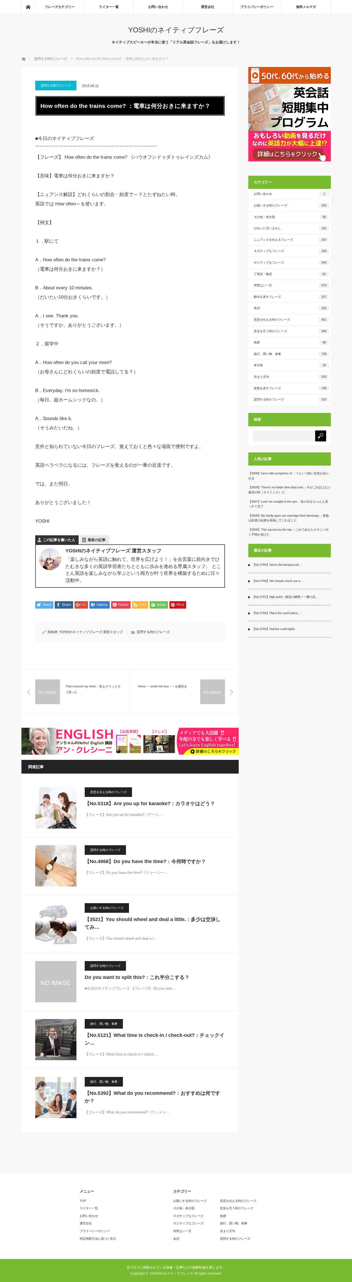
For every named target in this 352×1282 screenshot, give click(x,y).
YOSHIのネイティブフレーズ (176, 29)
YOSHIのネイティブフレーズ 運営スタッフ (91, 632)
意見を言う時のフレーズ (290, 331)
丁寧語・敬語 (290, 274)
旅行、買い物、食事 (103, 1023)
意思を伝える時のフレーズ (108, 792)
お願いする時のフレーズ (106, 907)
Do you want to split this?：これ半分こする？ (137, 977)
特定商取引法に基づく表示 (98, 1238)
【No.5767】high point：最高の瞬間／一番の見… (285, 596)
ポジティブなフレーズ (290, 262)
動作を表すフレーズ (290, 296)
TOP (83, 1200)
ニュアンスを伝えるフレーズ (290, 239)
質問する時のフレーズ (56, 85)
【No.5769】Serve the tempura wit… (277, 564)
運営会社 (207, 7)
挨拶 (290, 342)
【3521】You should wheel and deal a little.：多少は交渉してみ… (153, 923)
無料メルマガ (306, 7)
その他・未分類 (290, 217)
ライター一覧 (109, 7)
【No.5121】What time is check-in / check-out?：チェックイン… (154, 1039)
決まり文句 (290, 376)
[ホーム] (28, 7)
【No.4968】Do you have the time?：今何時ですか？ (145, 861)
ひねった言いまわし (290, 228)
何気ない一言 (290, 285)
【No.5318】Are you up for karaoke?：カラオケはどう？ (150, 803)
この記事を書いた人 (59, 540)
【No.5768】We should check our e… (277, 581)
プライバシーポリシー (256, 7)
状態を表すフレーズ (290, 388)
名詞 (290, 308)
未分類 (290, 365)
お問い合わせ (158, 7)
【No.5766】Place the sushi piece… (276, 613)
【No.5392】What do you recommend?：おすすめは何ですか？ (152, 1097)
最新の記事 (97, 540)
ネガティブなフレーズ (290, 251)
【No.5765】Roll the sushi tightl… (274, 629)
